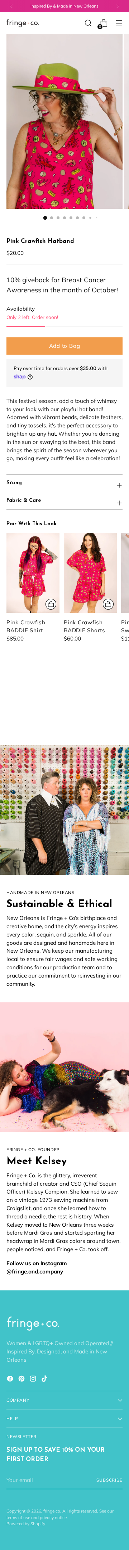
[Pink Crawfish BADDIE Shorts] (90, 573)
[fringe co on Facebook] (10, 1380)
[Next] (117, 6)
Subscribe (109, 1480)
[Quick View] (50, 604)
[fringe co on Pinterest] (22, 1380)
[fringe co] (22, 23)
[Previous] (11, 6)
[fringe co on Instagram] (33, 1380)
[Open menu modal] (118, 23)
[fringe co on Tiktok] (45, 1380)
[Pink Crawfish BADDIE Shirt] (32, 573)
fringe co (51, 1511)
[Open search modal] (88, 23)
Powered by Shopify (25, 1523)
